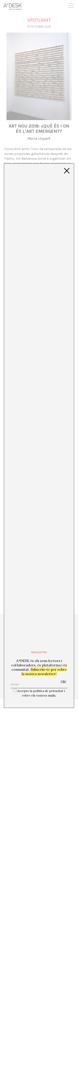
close (67, 171)
